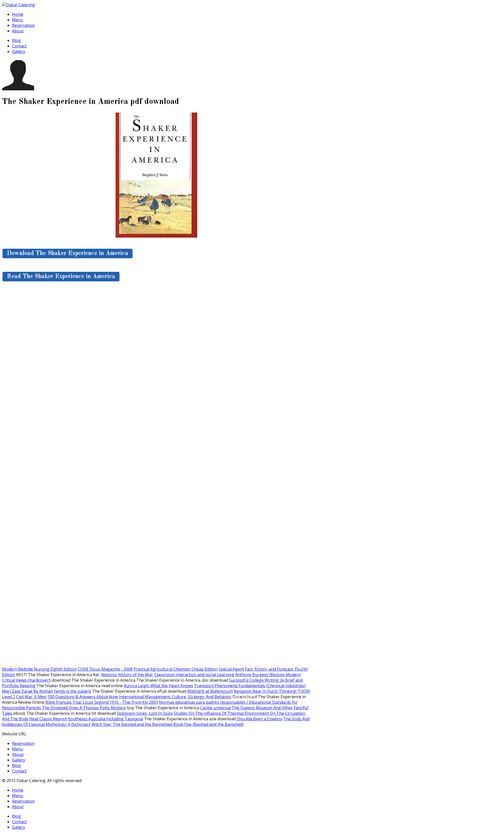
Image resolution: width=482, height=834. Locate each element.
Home (17, 14)
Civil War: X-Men (31, 696)
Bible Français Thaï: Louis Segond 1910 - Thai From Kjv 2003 (101, 702)
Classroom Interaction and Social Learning (194, 674)
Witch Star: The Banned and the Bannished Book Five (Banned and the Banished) (168, 724)
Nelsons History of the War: (127, 674)
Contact (19, 46)
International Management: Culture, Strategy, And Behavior (175, 696)
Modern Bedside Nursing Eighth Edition (39, 669)
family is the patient (72, 691)
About (18, 31)
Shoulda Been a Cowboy (259, 719)
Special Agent (231, 669)
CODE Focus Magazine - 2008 (105, 669)
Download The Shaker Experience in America (67, 253)
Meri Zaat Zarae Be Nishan (27, 691)
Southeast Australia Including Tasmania (105, 719)
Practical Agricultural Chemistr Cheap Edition (176, 669)
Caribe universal (215, 708)
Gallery (18, 51)
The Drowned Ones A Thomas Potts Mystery (84, 708)
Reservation (23, 25)
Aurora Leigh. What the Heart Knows (158, 685)
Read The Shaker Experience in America (61, 277)
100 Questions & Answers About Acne (82, 696)
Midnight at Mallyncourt (210, 691)
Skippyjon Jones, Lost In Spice (145, 713)
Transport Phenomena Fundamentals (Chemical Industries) (250, 685)
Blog (16, 40)
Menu (17, 20)
